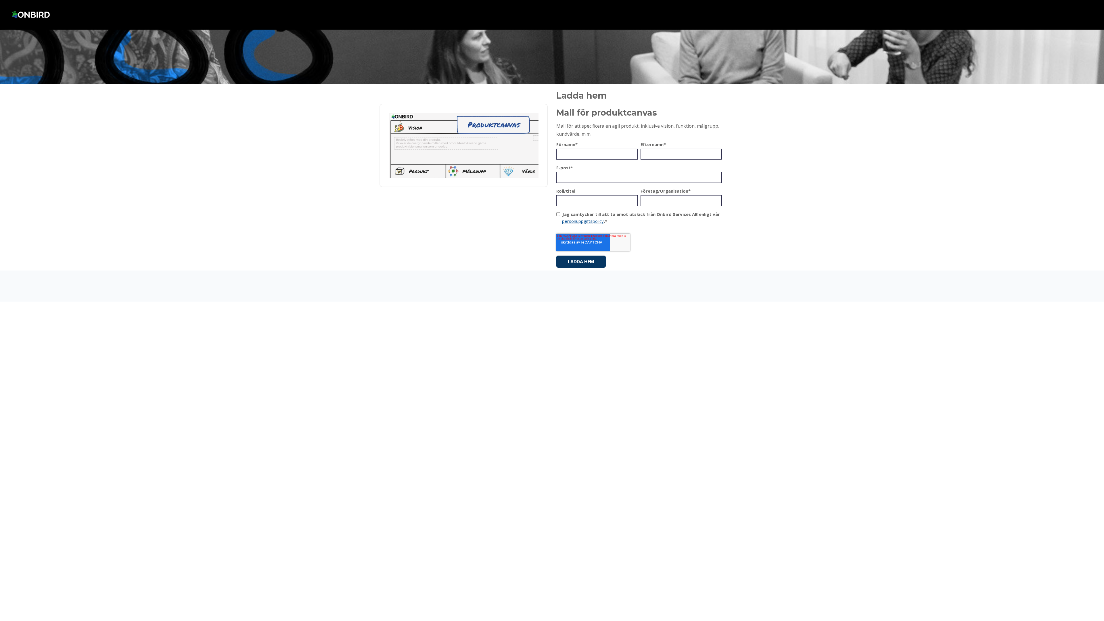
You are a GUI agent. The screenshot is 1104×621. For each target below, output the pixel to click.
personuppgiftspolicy (583, 221)
